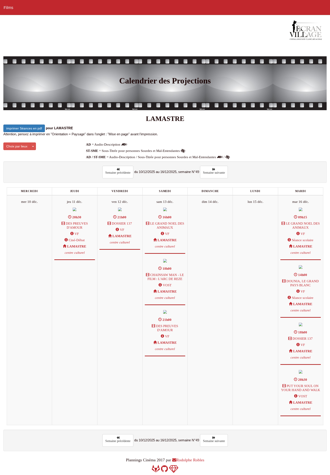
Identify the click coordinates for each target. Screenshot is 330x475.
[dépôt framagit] (156, 470)
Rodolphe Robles (190, 460)
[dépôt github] (164, 470)
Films (8, 7)
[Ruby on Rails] (173, 470)
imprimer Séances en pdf (24, 128)
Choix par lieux (16, 146)
